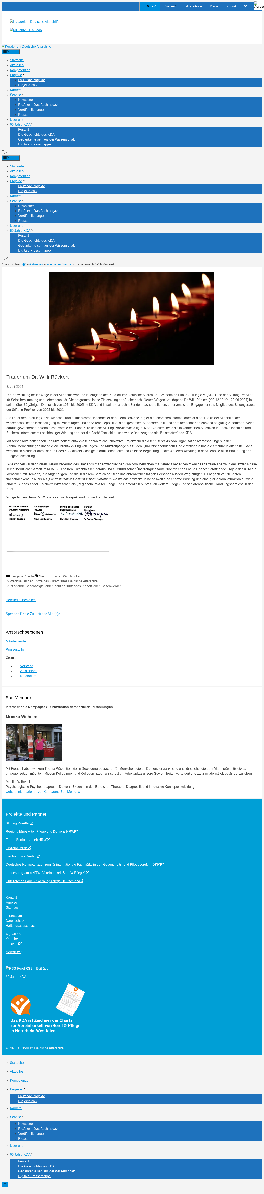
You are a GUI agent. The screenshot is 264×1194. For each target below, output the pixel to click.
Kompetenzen (20, 70)
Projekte (16, 75)
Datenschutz (15, 920)
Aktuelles (17, 65)
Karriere (16, 90)
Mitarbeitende (194, 6)
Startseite (17, 60)
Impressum (14, 915)
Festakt (23, 129)
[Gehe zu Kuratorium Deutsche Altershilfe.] (24, 264)
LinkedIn (12, 944)
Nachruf (44, 576)
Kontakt (231, 6)
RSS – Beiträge (36, 968)
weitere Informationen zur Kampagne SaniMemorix (43, 791)
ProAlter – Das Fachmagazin (39, 104)
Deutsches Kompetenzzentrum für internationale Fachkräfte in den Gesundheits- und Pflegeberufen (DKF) (83, 864)
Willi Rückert (72, 576)
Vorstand (26, 666)
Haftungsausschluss (20, 925)
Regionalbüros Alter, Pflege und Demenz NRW (40, 831)
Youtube (12, 939)
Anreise (11, 902)
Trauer (56, 576)
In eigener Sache (22, 576)
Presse (214, 6)
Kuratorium (28, 676)
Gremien (170, 6)
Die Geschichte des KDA (36, 134)
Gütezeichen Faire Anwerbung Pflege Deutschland (43, 881)
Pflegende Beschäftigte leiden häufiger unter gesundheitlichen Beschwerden (66, 586)
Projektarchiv (27, 85)
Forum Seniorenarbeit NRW (26, 840)
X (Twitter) (13, 934)
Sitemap (12, 907)
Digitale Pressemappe (34, 144)
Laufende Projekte (31, 80)
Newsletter (26, 100)
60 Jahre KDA (20, 124)
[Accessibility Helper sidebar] (259, 5)
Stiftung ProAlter (18, 823)
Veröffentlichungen (32, 109)
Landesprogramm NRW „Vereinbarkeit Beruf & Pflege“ (46, 873)
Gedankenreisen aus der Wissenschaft (46, 139)
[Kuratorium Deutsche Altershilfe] (26, 46)
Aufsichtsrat (28, 671)
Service (15, 95)
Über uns (16, 119)
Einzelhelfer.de (17, 848)
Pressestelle (15, 649)
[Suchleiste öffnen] (5, 152)
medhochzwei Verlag (21, 856)
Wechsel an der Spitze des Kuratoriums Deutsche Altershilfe (54, 581)
